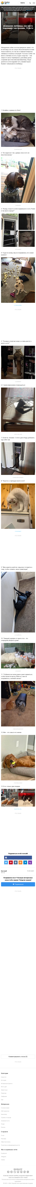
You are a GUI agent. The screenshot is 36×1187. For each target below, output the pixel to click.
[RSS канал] (28, 1172)
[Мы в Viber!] (24, 1172)
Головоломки (5, 1108)
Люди (2, 1124)
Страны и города (6, 1117)
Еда (2, 1099)
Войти (23, 3)
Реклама (3, 1138)
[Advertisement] (18, 88)
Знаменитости (5, 1121)
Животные (4, 1090)
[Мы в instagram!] (18, 1172)
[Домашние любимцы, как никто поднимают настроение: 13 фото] (30, 862)
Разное (3, 1127)
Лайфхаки (4, 1096)
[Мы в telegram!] (11, 1172)
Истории (3, 1080)
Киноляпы (4, 1114)
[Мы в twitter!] (15, 1172)
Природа (3, 1093)
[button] (18, 858)
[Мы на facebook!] (8, 1172)
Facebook (4, 1153)
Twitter (3, 1160)
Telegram (3, 1156)
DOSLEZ (18, 1169)
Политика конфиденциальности (10, 1145)
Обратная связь (5, 1142)
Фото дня (4, 1086)
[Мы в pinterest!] (21, 1172)
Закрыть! (29, 10)
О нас (2, 1135)
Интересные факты (6, 1083)
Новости (3, 1077)
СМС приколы (5, 1111)
